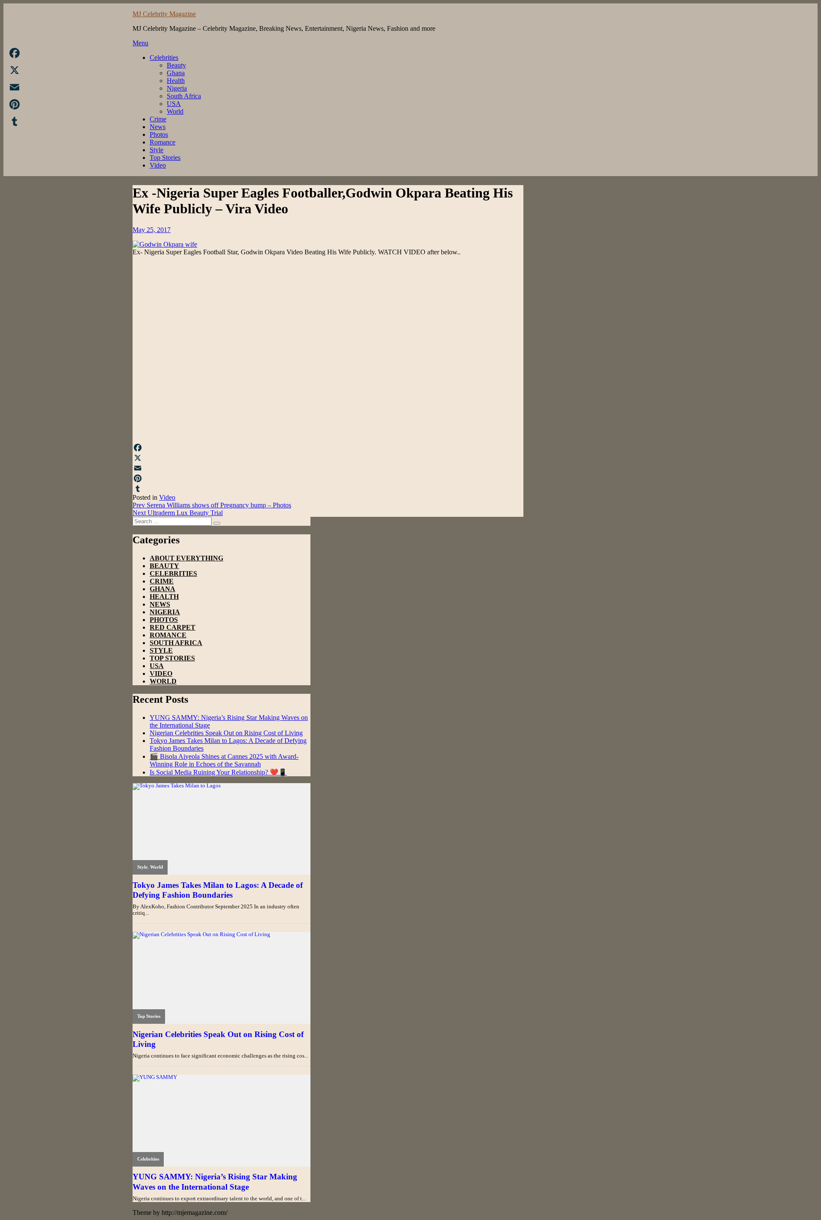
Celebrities (164, 57)
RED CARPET (172, 627)
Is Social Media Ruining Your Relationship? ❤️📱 (218, 772)
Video (158, 165)
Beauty (176, 65)
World (175, 111)
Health (176, 80)
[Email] (328, 468)
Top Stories (165, 157)
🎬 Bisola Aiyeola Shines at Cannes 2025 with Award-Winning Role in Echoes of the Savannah (224, 760)
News (157, 126)
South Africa (184, 96)
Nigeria (177, 88)
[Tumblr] (328, 488)
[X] (328, 458)
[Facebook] (328, 447)
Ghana (176, 73)
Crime (158, 119)
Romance (162, 142)
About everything (186, 558)
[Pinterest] (328, 478)
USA (174, 103)
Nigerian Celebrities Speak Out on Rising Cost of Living (226, 733)
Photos (159, 134)
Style (156, 149)
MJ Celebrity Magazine (164, 14)
